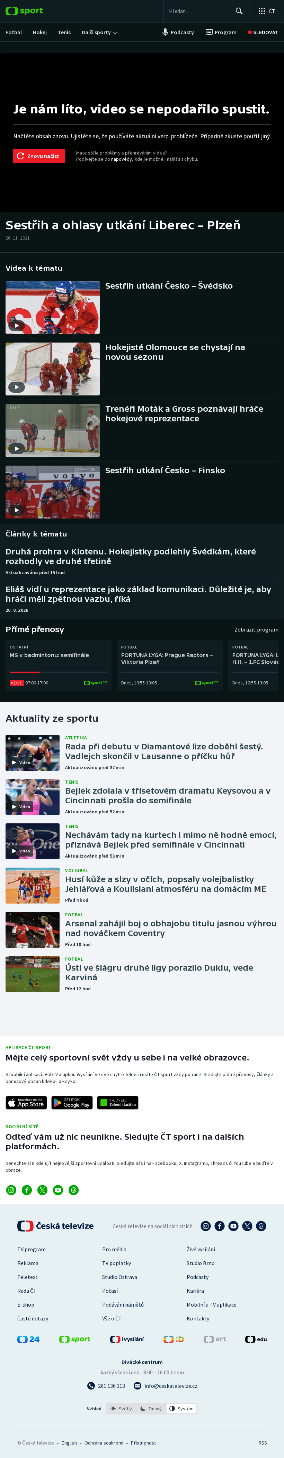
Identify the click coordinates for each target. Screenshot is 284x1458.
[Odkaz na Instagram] (11, 1190)
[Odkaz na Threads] (73, 1190)
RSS (263, 1443)
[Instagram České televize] (205, 1226)
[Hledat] (239, 11)
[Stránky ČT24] (28, 1340)
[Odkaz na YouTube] (58, 1190)
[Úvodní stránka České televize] (56, 1226)
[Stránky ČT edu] (256, 1340)
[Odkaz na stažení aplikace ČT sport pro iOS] (26, 1103)
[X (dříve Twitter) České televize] (247, 1226)
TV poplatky (116, 1263)
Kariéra (195, 1290)
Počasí (110, 1290)
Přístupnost (143, 1443)
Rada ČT (27, 1290)
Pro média (114, 1249)
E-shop (25, 1304)
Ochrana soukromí (104, 1443)
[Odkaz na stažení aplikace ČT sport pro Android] (72, 1103)
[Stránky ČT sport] (74, 1340)
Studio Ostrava (119, 1276)
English (69, 1443)
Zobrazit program (256, 629)
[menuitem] (13, 32)
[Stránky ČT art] (215, 1340)
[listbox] (151, 1408)
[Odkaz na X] (42, 1190)
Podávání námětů (123, 1304)
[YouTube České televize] (233, 1226)
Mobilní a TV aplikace (212, 1304)
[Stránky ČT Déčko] (173, 1340)
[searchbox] (199, 11)
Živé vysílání (201, 1249)
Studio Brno (201, 1263)
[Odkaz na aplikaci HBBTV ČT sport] (118, 1103)
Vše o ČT (112, 1318)
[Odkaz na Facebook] (27, 1190)
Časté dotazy (32, 1318)
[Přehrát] (16, 325)
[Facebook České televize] (219, 1226)
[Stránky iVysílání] (127, 1340)
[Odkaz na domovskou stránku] (35, 11)
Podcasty (197, 1276)
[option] (121, 1408)
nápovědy (121, 159)
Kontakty (198, 1318)
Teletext (27, 1276)
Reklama (27, 1263)
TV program (31, 1249)
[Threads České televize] (261, 1226)
